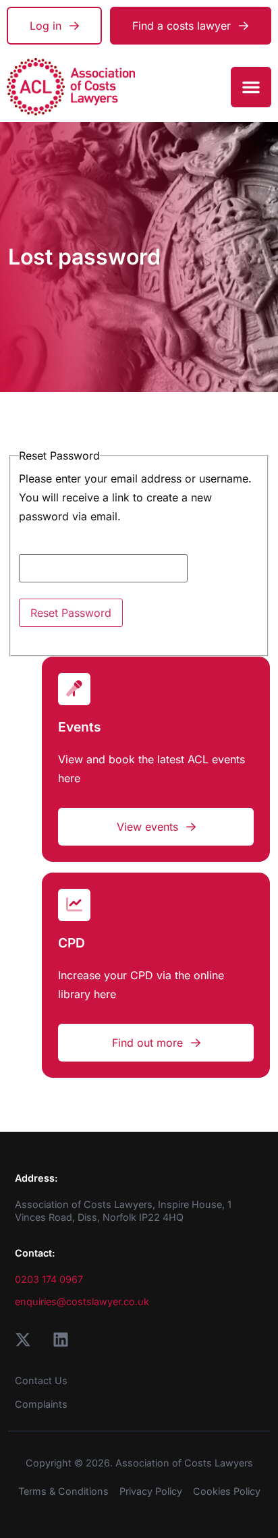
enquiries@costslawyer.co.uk (82, 1301)
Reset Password (70, 613)
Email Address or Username (90, 545)
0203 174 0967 (49, 1279)
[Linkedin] (61, 1339)
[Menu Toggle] (251, 87)
